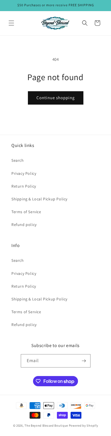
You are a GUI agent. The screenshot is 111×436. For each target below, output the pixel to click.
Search (17, 160)
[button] (11, 23)
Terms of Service (26, 211)
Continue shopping (55, 97)
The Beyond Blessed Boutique (46, 425)
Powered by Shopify (83, 425)
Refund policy (24, 224)
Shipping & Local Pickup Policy (39, 199)
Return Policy (23, 186)
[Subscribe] (84, 361)
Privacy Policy (23, 173)
